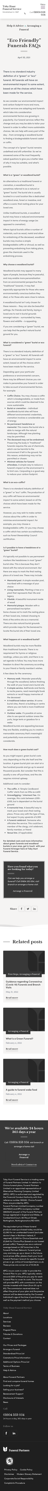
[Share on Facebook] (21, 909)
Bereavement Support (13, 1393)
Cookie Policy (26, 1469)
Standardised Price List (13, 1353)
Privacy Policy (10, 1469)
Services (7, 1321)
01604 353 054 (27, 881)
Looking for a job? (11, 1385)
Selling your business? (13, 1389)
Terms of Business (11, 1366)
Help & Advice (9, 1370)
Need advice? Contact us (24, 1164)
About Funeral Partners (14, 1377)
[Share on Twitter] (28, 909)
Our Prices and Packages (14, 1345)
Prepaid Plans (9, 1329)
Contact (7, 1338)
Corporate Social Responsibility (18, 1478)
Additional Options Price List (16, 1361)
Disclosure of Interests (13, 1397)
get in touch (29, 845)
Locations (7, 1317)
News (5, 1402)
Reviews (7, 1325)
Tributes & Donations (13, 1334)
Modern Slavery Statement (29, 1474)
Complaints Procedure (14, 1482)
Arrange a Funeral (22, 891)
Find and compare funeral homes (18, 1381)
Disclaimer (9, 1474)
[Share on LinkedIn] (34, 909)
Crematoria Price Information (16, 1357)
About (6, 1313)
